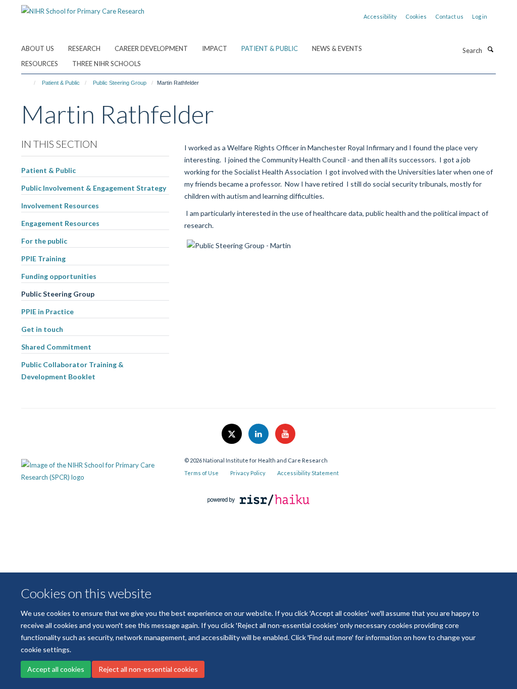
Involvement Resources (60, 205)
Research (84, 48)
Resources (39, 64)
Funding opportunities (58, 276)
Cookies (416, 16)
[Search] (490, 49)
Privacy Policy (248, 473)
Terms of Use (201, 473)
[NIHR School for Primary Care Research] (82, 8)
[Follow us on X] (232, 434)
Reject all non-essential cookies (148, 669)
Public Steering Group (119, 83)
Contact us (449, 16)
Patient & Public (269, 48)
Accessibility (380, 16)
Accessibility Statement (308, 473)
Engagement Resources (60, 223)
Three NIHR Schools (106, 64)
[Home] (30, 82)
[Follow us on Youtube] (285, 434)
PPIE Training (43, 258)
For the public (44, 241)
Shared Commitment (56, 346)
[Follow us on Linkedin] (259, 434)
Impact (214, 48)
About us (37, 48)
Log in (479, 16)
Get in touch (42, 329)
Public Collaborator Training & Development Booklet (72, 370)
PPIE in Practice (47, 311)
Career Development (151, 48)
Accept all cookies (55, 669)
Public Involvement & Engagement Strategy (93, 188)
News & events (337, 48)
